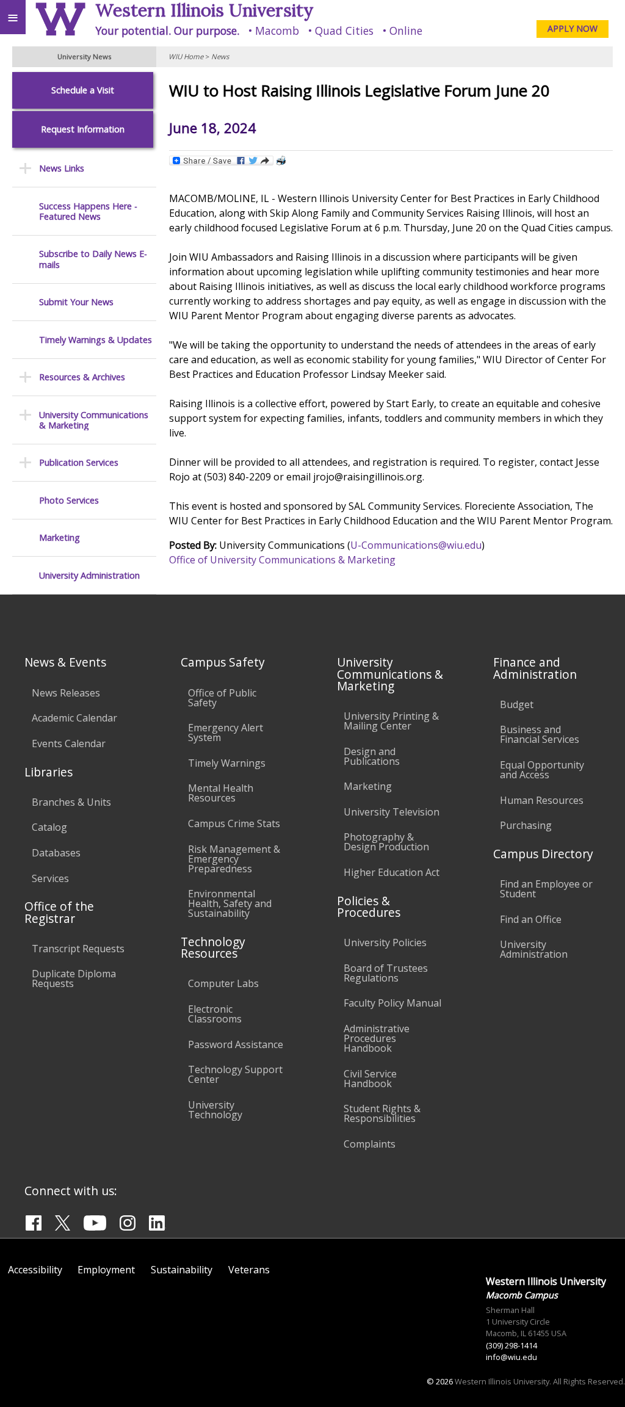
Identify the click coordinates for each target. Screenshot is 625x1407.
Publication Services (78, 462)
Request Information (83, 129)
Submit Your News (76, 302)
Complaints (370, 1144)
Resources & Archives (82, 377)
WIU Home (185, 56)
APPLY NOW (572, 28)
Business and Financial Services (539, 734)
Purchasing (526, 825)
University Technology (215, 1109)
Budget (516, 704)
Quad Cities (344, 30)
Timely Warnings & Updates (95, 340)
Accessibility (35, 1269)
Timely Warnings (227, 763)
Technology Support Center (235, 1074)
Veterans (249, 1269)
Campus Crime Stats (234, 823)
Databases (56, 852)
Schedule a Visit (82, 90)
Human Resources (541, 800)
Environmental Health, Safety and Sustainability (230, 903)
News (220, 56)
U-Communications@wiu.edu (416, 545)
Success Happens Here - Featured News (88, 211)
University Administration (89, 575)
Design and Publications (372, 756)
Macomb (277, 30)
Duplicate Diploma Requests (74, 978)
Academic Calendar (74, 718)
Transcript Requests (78, 948)
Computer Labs (223, 983)
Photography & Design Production (386, 841)
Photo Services (69, 500)
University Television (391, 812)
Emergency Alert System (225, 732)
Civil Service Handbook (370, 1078)
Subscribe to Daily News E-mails (93, 259)
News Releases (66, 693)
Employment (106, 1269)
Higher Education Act (391, 872)
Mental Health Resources (220, 793)
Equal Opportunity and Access (542, 769)
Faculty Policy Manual (392, 1003)
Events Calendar (69, 743)
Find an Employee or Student (546, 888)
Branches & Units (71, 802)
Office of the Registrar (59, 912)
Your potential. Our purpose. (167, 30)
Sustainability (181, 1269)
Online (405, 30)
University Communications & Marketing (93, 420)
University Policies (385, 942)
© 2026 (440, 1381)
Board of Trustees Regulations (386, 973)
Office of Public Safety (222, 697)
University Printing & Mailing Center (391, 720)
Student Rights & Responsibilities (382, 1113)
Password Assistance (235, 1044)
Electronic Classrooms (215, 1013)
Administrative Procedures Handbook (377, 1038)
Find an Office (531, 919)
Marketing (59, 537)
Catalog (49, 827)
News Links (61, 168)
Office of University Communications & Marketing (282, 559)
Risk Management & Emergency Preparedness (234, 858)
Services (50, 878)
